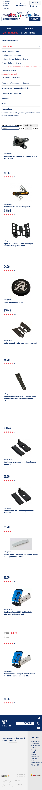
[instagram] (34, 6)
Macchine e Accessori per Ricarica (15, 83)
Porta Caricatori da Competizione (15, 59)
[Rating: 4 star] (8, 531)
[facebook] (31, 6)
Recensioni (6, 8)
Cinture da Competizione (11, 63)
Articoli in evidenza (28, 33)
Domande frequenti (6, 5)
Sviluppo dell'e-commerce (10, 785)
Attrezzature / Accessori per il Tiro (15, 88)
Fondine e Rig (7, 46)
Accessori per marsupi (9, 74)
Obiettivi (5, 99)
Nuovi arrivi (29, 28)
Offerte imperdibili (11, 33)
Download (6, 1)
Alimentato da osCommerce (10, 787)
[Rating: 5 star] (8, 177)
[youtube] (36, 6)
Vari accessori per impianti (10, 78)
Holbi (20, 785)
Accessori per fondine (9, 70)
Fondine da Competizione (11, 55)
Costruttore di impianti (10, 51)
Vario (4, 104)
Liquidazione (7, 109)
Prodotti (9, 28)
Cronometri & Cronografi (11, 93)
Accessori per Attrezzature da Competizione (19, 67)
